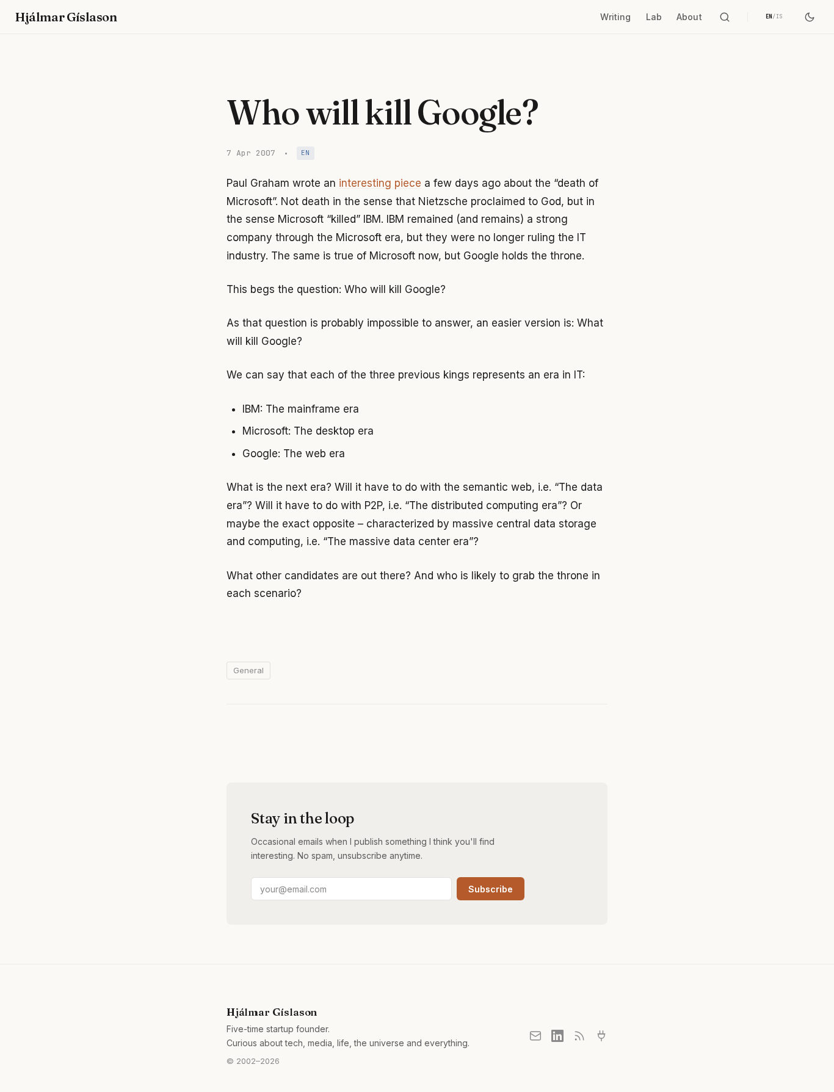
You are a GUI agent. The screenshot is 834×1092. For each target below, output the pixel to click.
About (689, 17)
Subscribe (490, 889)
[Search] (725, 17)
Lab (654, 17)
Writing (615, 17)
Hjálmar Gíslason (66, 16)
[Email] (535, 1036)
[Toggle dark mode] (809, 17)
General (248, 670)
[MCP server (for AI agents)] (601, 1036)
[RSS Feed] (579, 1036)
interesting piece (380, 183)
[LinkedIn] (557, 1036)
